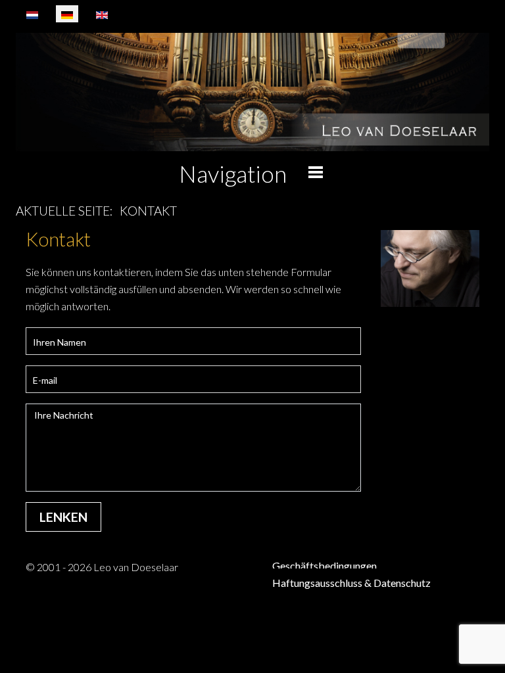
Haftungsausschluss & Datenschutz (351, 582)
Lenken (63, 516)
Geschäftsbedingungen (324, 565)
